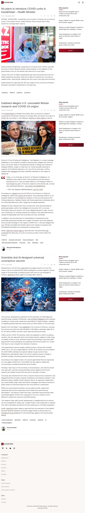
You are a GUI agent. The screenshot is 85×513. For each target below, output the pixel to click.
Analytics (3, 467)
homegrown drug (7, 413)
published (25, 327)
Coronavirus (27, 92)
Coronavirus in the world (15, 240)
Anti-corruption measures (8, 490)
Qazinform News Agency (37, 118)
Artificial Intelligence (7, 422)
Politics (3, 461)
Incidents (3, 474)
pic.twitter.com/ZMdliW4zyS (35, 186)
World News (35, 242)
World (3, 471)
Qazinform (11, 275)
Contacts (3, 502)
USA (37, 240)
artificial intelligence (38, 319)
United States (9, 114)
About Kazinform (5, 483)
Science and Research (28, 240)
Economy (3, 464)
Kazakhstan (5, 92)
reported (24, 268)
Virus (29, 242)
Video (41, 242)
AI (45, 420)
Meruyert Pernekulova (14, 247)
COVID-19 (12, 92)
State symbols (5, 486)
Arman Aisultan (12, 427)
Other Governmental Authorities (9, 242)
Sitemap (3, 499)
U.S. (2, 225)
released (14, 171)
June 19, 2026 (38, 189)
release (14, 193)
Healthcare (19, 92)
